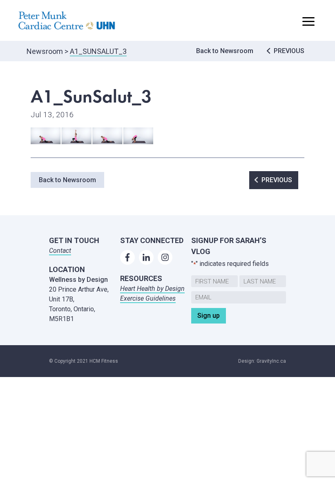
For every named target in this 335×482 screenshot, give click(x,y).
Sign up (208, 315)
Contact (60, 250)
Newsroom (45, 51)
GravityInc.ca (271, 361)
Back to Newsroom (224, 51)
